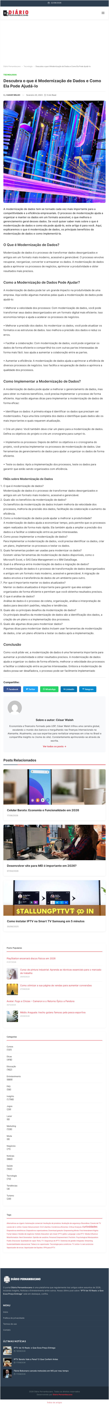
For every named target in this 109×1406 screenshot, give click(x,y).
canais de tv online (14, 1227)
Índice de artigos (54, 1402)
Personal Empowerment (58, 1237)
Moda (9, 1136)
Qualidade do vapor (28, 1241)
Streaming (89, 1241)
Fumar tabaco (12, 1234)
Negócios (11, 1146)
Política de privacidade (13, 1318)
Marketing (11, 1126)
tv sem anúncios (86, 1244)
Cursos (10, 1046)
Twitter (31, 689)
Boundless (85, 1223)
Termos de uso (10, 1324)
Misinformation (12, 1237)
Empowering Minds (71, 1230)
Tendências (12, 1185)
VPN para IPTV (49, 1247)
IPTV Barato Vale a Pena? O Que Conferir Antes (36, 1359)
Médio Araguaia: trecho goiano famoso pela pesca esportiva (52, 1012)
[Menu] (103, 13)
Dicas (9, 1056)
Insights (10, 1096)
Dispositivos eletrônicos (16, 1230)
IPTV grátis (62, 1234)
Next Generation (25, 1237)
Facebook (13, 689)
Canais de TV (95, 1223)
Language (72, 1234)
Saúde (10, 1166)
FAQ (9, 1086)
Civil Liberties (45, 1227)
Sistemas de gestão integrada (72, 1241)
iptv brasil (53, 1234)
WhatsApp (50, 689)
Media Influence (91, 1234)
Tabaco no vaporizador (40, 1244)
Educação (11, 1066)
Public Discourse (13, 1241)
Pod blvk (72, 1237)
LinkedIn (69, 689)
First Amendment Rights (88, 1230)
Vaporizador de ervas (15, 1247)
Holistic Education (42, 1234)
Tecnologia (12, 1175)
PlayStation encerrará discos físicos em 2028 (31, 958)
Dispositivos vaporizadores (37, 1230)
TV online (76, 1244)
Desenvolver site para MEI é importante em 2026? (41, 865)
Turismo (10, 1195)
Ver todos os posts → (54, 746)
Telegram (89, 689)
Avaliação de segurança (71, 1223)
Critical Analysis (75, 1227)
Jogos (9, 1106)
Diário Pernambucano (62, 1394)
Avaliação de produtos (52, 1223)
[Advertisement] (54, 41)
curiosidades (89, 1226)
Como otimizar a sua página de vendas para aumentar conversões (56, 985)
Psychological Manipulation (87, 1237)
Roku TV (40, 1241)
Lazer (9, 1116)
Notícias (10, 1156)
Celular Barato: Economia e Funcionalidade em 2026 (43, 810)
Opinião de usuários (40, 1237)
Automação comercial (34, 1223)
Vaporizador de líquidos (33, 1247)
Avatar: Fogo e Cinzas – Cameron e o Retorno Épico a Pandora (40, 1001)
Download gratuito (55, 1230)
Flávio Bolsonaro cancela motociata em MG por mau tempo (41, 1371)
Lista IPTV (80, 1234)
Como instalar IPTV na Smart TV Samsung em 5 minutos (45, 921)
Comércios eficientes (59, 1227)
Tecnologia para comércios (60, 1244)
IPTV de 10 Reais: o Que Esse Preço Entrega (34, 1348)
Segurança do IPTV (52, 1241)
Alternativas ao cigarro (16, 1223)
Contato (7, 1330)
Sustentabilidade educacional (18, 1244)
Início (5, 1312)
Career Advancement (30, 1227)
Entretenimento (14, 1076)
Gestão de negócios (26, 1234)
